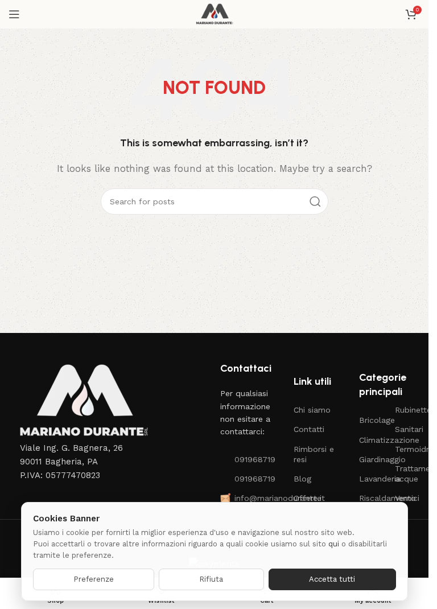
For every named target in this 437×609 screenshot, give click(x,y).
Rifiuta (211, 579)
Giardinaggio (371, 459)
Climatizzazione (371, 440)
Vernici (407, 498)
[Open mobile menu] (14, 14)
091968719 (252, 459)
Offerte (307, 498)
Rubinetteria (407, 409)
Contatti (309, 429)
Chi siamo (312, 409)
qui (333, 544)
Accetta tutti (332, 579)
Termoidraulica (407, 449)
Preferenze (93, 579)
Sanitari (407, 429)
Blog (302, 478)
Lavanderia (371, 478)
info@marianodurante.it (252, 498)
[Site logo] (214, 14)
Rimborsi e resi (314, 454)
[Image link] (82, 401)
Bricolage (371, 420)
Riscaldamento (371, 498)
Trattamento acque (407, 473)
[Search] (315, 201)
